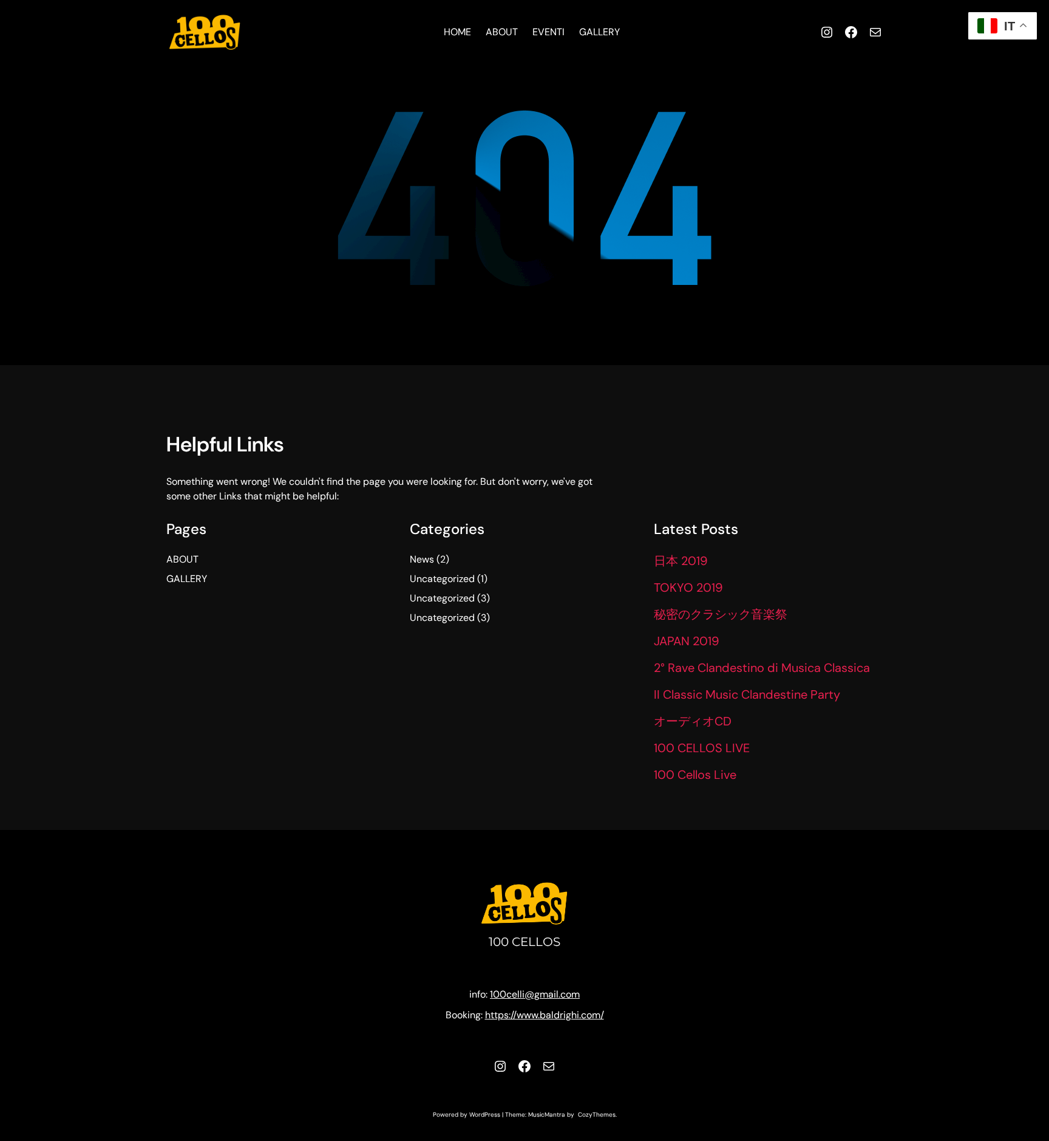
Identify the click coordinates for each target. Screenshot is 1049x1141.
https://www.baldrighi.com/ (544, 1015)
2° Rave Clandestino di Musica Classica (762, 668)
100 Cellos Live (695, 775)
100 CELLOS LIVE (702, 748)
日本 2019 (681, 561)
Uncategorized (442, 578)
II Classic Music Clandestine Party (747, 694)
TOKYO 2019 (688, 587)
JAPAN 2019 (686, 641)
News (422, 559)
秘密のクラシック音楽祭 (720, 614)
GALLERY (186, 578)
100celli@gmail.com (535, 994)
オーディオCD (693, 721)
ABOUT (182, 559)
